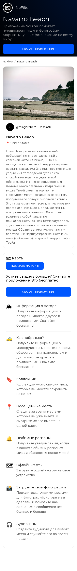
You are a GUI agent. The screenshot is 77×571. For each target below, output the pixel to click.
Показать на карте (25, 265)
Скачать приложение (38, 49)
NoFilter (8, 61)
